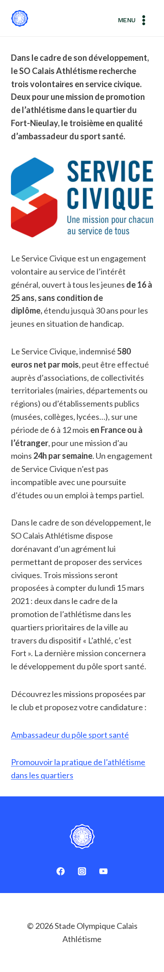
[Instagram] (82, 871)
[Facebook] (60, 871)
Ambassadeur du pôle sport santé (70, 735)
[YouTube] (103, 871)
